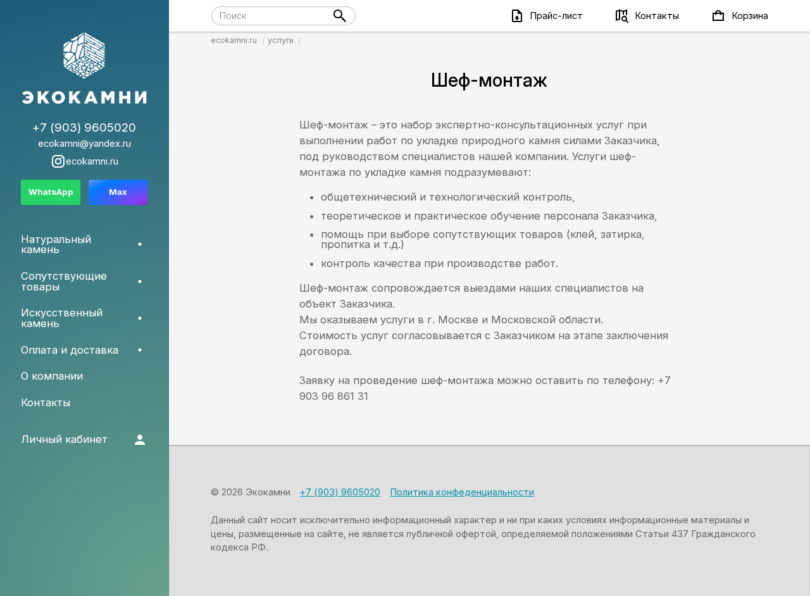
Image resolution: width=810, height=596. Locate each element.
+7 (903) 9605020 (340, 492)
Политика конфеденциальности (462, 492)
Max (118, 192)
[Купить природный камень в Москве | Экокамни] (84, 69)
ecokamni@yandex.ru (84, 144)
